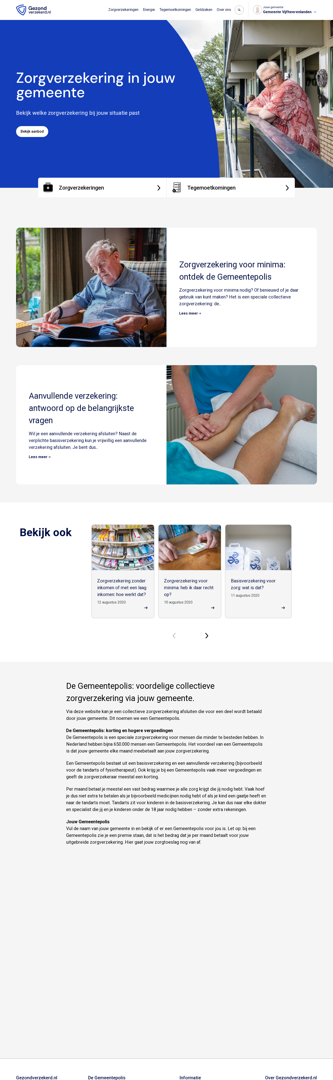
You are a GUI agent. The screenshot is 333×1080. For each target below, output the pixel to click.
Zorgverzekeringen (123, 9)
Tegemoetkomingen (175, 9)
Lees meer (188, 313)
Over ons (224, 9)
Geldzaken (203, 9)
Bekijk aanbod (32, 131)
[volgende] (208, 635)
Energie (149, 9)
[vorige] (175, 635)
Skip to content (22, 4)
